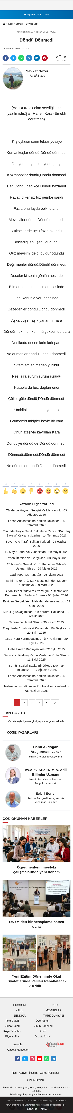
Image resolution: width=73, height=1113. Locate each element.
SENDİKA (19, 1015)
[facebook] (6, 58)
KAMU (20, 1010)
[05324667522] (46, 1058)
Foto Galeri (12, 1020)
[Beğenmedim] (31, 485)
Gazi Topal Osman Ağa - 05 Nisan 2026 (36, 574)
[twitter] (13, 58)
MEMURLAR (53, 1010)
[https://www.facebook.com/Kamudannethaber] (17, 1058)
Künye (23, 1072)
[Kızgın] (39, 485)
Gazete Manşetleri (18, 1049)
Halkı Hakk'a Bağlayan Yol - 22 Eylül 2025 (36, 649)
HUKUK (53, 1005)
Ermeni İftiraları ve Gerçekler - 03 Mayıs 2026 (36, 558)
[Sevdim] (23, 485)
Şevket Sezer (32, 24)
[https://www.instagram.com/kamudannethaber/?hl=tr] (32, 1058)
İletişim (33, 1072)
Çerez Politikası (49, 1072)
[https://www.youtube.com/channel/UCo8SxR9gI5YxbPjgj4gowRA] (39, 1058)
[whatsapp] (21, 58)
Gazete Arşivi (43, 1036)
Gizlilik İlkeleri (35, 1080)
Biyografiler (12, 1036)
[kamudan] (53, 1058)
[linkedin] (37, 58)
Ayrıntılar (32, 1109)
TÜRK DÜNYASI (53, 1015)
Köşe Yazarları (15, 24)
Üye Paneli (42, 1020)
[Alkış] (14, 485)
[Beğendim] (6, 485)
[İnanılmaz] (56, 485)
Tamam (44, 1109)
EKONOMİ (19, 1005)
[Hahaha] (48, 485)
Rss (14, 1072)
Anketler (18, 1044)
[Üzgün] (65, 485)
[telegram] (29, 58)
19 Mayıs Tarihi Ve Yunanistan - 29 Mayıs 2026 (36, 552)
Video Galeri (12, 1026)
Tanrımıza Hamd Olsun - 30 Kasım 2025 (36, 622)
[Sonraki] (55, 702)
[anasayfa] (4, 24)
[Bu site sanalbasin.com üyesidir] (55, 1044)
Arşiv (43, 1031)
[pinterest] (45, 58)
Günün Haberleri (43, 1026)
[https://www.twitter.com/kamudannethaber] (25, 1058)
